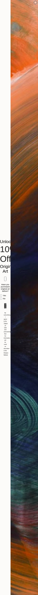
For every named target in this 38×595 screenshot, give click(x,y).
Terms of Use (6, 325)
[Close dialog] (35, 2)
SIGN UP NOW (5, 305)
